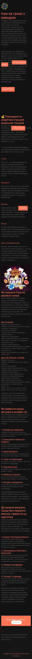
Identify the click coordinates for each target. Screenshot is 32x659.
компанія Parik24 (18, 128)
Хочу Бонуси (16, 622)
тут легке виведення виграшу (13, 63)
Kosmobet (23, 208)
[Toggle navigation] (29, 6)
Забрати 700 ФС (8, 89)
